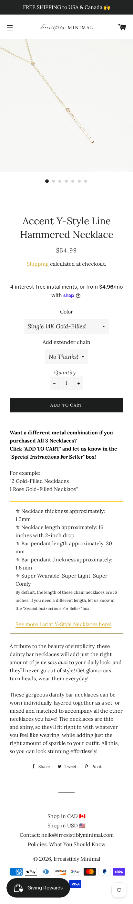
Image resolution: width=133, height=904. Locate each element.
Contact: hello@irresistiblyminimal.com (67, 835)
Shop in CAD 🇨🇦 (66, 816)
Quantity (65, 372)
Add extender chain (66, 342)
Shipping (38, 264)
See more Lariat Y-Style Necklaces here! (63, 624)
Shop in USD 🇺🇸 (66, 825)
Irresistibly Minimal (77, 859)
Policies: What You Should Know (67, 844)
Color (66, 311)
